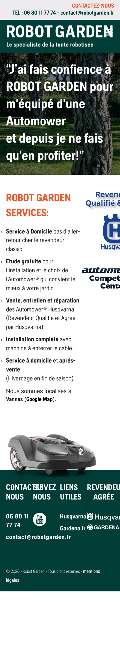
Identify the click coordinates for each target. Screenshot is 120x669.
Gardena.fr (72, 529)
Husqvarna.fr (73, 517)
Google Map (39, 399)
